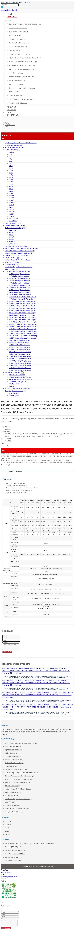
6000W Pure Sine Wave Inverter (20, 365)
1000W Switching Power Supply (20, 292)
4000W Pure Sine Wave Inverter (20, 361)
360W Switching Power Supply (19, 278)
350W (11, 175)
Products (12, 17)
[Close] (1, 910)
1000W (11, 186)
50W (10, 157)
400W (11, 177)
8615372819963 (6, 872)
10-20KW (12, 242)
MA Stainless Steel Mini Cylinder (20, 377)
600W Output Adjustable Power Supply (22, 304)
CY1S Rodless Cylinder (17, 375)
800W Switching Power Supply (19, 290)
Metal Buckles (13, 393)
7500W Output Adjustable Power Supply (22, 333)
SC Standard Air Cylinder (17, 382)
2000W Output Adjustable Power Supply (22, 322)
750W (11, 184)
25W (10, 154)
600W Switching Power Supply (19, 287)
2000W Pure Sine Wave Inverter (20, 356)
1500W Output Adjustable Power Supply (22, 317)
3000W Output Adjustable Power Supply (23, 324)
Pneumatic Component (16, 95)
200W (11, 168)
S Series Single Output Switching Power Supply (25, 58)
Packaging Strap (14, 395)
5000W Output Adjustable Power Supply (22, 329)
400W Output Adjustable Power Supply (22, 297)
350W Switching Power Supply (19, 276)
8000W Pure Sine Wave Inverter (20, 370)
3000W (11, 196)
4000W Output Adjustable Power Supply (23, 326)
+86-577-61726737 (7, 2)
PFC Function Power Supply (18, 47)
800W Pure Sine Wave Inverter (19, 349)
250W (11, 170)
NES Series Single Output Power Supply (22, 65)
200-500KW (13, 221)
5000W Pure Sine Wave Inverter (20, 363)
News (9, 112)
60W (10, 159)
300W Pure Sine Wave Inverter (19, 343)
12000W (11, 209)
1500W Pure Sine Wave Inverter (20, 354)
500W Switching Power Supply (19, 285)
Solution (11, 110)
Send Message (7, 651)
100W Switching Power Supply (19, 271)
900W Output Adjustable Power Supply (22, 310)
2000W (11, 193)
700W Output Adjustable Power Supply (22, 306)
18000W (11, 214)
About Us (11, 107)
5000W (11, 200)
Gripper (11, 386)
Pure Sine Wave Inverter (17, 39)
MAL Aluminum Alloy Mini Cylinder (20, 379)
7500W (11, 205)
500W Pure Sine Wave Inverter (19, 345)
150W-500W (13, 230)
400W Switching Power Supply (19, 281)
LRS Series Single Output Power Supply (22, 88)
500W (11, 180)
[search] (2, 7)
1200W (11, 189)
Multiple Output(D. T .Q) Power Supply (22, 77)
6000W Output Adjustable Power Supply (22, 331)
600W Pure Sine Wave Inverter (19, 347)
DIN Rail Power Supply (16, 73)
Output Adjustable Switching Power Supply (23, 62)
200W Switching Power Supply (19, 274)
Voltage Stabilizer (15, 50)
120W (10, 164)
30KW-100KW (13, 219)
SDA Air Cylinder (14, 384)
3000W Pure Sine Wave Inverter (20, 359)
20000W (11, 216)
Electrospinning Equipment (18, 28)
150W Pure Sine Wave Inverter (19, 340)
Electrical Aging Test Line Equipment (21, 99)
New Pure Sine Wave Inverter (19, 43)
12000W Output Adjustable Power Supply (23, 336)
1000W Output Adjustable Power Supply (22, 313)
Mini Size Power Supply (17, 80)
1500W (11, 191)
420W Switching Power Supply (19, 283)
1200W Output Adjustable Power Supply (22, 315)
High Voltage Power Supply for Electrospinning (25, 24)
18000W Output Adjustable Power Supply (23, 338)
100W (10, 161)
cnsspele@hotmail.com (23, 2)
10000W (11, 207)
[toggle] (18, 10)
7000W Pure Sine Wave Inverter (20, 368)
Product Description (15, 471)
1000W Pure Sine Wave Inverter (20, 352)
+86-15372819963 (18, 854)
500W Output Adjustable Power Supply (22, 301)
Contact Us (12, 115)
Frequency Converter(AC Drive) (20, 54)
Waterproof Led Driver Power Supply (21, 69)
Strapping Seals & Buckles (18, 103)
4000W (11, 198)
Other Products (14, 92)
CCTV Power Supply (16, 84)
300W (11, 173)
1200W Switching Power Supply (20, 294)
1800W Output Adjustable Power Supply (22, 320)
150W (10, 166)
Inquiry (4, 451)
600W (11, 182)
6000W (11, 202)
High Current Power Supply (18, 32)
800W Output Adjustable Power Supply (22, 308)
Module (11, 152)
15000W (11, 212)
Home (9, 14)
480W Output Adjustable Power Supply (22, 299)
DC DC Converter (15, 35)
